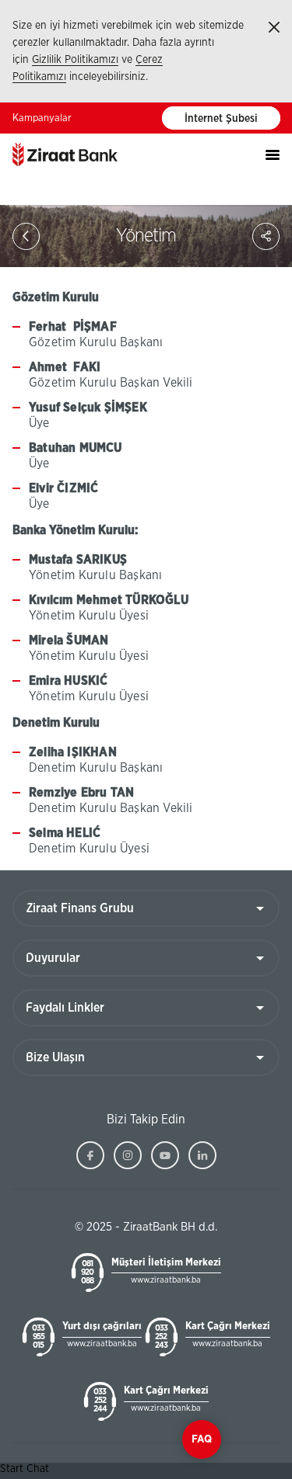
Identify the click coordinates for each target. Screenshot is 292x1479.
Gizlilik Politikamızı (75, 59)
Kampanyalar (42, 118)
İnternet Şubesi (221, 118)
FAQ (202, 1439)
